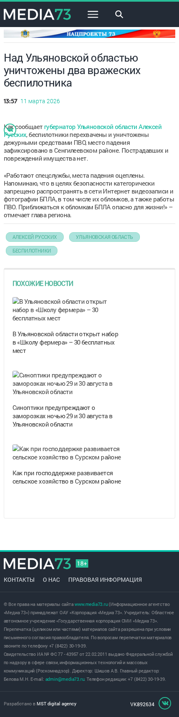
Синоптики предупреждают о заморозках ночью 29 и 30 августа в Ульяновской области (62, 415)
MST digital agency (57, 703)
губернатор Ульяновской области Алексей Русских (83, 130)
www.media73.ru (91, 604)
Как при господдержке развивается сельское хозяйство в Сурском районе (66, 477)
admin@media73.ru (65, 679)
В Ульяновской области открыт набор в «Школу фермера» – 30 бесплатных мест (65, 342)
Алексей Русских (34, 236)
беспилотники (31, 250)
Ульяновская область (104, 236)
